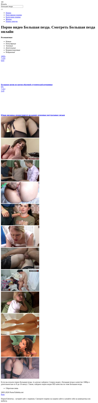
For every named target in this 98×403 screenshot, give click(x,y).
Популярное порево (14, 15)
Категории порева (13, 17)
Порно (8, 13)
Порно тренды (12, 21)
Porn (3, 394)
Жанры (9, 19)
